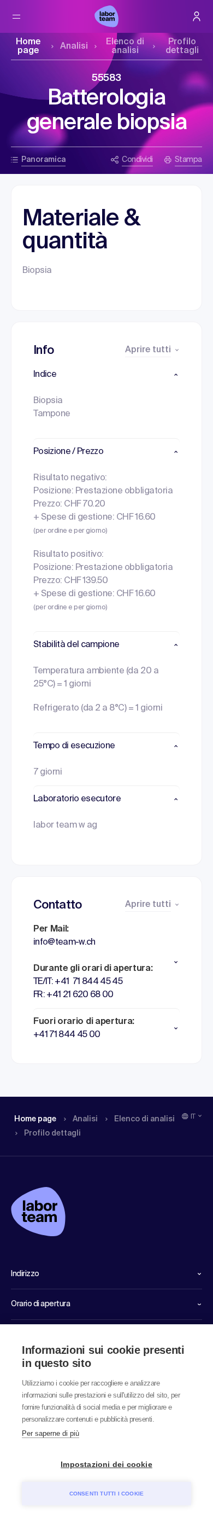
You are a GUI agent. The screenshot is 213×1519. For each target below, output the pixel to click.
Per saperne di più (50, 1433)
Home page (28, 46)
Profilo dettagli (182, 46)
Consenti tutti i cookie (106, 1494)
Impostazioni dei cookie (106, 1464)
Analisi (74, 46)
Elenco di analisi (125, 46)
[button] (106, 374)
